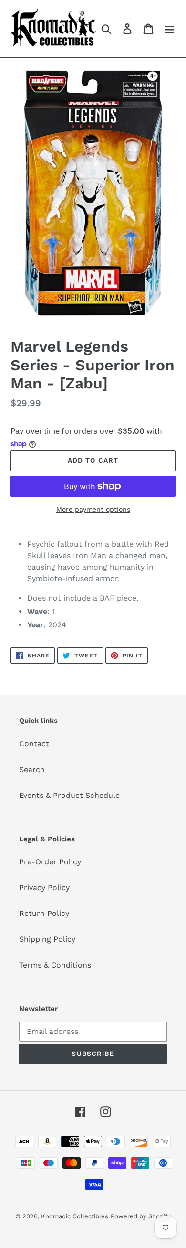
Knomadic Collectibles (74, 1216)
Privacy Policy (44, 887)
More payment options (93, 509)
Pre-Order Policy (50, 861)
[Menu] (169, 29)
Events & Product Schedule (69, 795)
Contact (34, 743)
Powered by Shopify (141, 1216)
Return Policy (44, 913)
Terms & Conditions (55, 964)
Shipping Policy (47, 939)
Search (32, 769)
